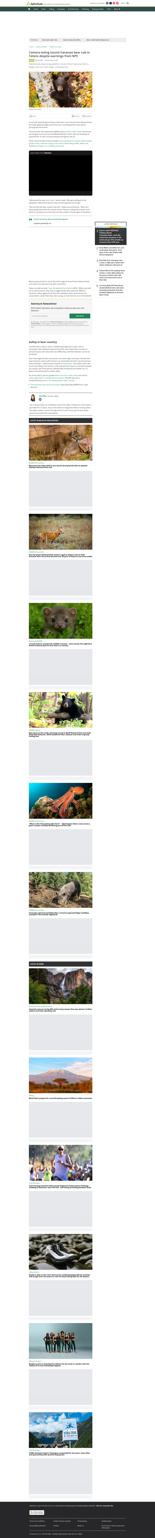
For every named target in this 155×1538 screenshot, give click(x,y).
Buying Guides (98, 9)
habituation (67, 363)
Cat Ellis (40, 60)
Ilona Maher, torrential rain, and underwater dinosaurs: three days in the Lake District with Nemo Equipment (111, 251)
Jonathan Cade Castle (72, 131)
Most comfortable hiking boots (98, 40)
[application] (60, 173)
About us (81, 1526)
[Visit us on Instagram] (114, 3)
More (116, 9)
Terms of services (56, 322)
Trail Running (73, 9)
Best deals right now (49, 40)
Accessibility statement (37, 1526)
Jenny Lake (50, 200)
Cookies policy (106, 1521)
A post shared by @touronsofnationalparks (51, 219)
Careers (56, 1526)
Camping (61, 9)
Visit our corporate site (104, 1506)
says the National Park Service (61, 288)
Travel (31, 47)
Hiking (51, 9)
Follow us (77, 116)
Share (34, 116)
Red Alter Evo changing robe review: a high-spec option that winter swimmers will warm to (111, 262)
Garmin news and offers (71, 40)
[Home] (29, 9)
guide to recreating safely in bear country (58, 380)
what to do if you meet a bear (66, 375)
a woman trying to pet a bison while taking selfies (59, 143)
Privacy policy (82, 1521)
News (43, 9)
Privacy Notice (35, 324)
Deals (36, 9)
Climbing (85, 9)
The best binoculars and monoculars (45, 385)
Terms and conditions (37, 1521)
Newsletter (88, 116)
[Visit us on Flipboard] (117, 3)
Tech (109, 9)
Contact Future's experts (62, 1521)
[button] (125, 3)
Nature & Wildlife (41, 47)
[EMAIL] (40, 399)
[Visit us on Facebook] (107, 3)
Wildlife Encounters (56, 47)
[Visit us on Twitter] (110, 3)
